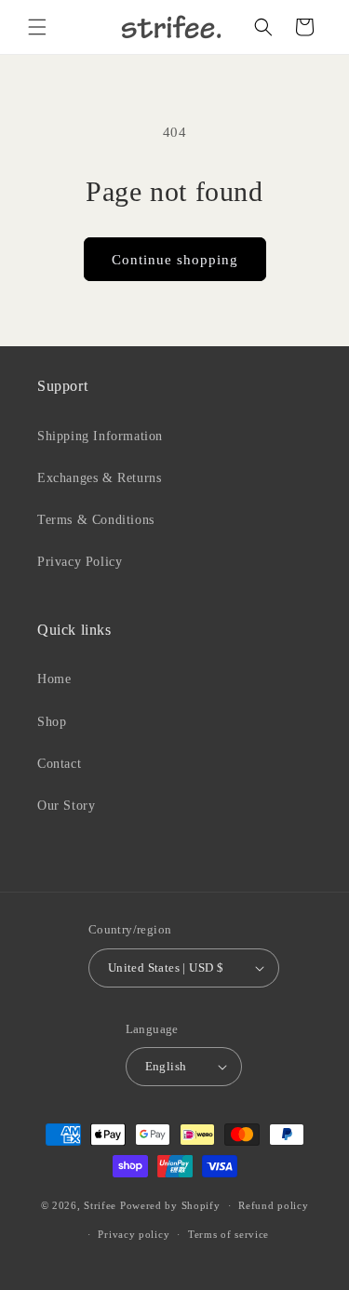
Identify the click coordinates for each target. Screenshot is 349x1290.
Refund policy (273, 1205)
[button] (37, 27)
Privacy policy (133, 1234)
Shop (51, 722)
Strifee (100, 1205)
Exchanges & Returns (99, 478)
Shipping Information (100, 436)
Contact (59, 764)
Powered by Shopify (170, 1205)
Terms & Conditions (95, 520)
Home (54, 679)
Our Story (66, 806)
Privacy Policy (79, 562)
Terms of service (228, 1234)
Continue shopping (175, 259)
